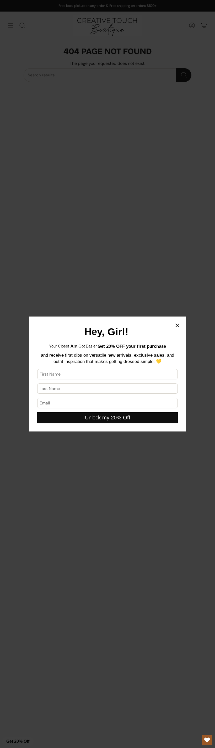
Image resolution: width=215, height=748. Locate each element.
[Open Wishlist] (207, 740)
